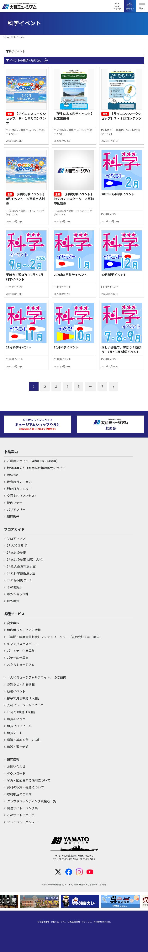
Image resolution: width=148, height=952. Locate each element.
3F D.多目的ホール (20, 580)
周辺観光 (13, 516)
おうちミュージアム (20, 664)
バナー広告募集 (18, 657)
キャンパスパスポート (22, 643)
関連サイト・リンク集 (22, 808)
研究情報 (13, 759)
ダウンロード (16, 773)
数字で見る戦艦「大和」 (24, 698)
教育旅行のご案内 (19, 481)
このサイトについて (21, 815)
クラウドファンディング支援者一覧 (31, 801)
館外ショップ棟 (18, 594)
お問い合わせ (16, 766)
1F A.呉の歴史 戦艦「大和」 (26, 559)
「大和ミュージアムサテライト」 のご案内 (36, 677)
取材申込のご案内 (19, 794)
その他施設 (14, 587)
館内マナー (14, 502)
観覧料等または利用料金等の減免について (36, 467)
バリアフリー (16, 509)
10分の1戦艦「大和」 (22, 712)
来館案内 (11, 451)
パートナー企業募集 (21, 650)
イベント (34, 130)
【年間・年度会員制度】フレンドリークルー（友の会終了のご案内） (55, 636)
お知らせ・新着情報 (21, 684)
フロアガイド (14, 529)
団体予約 (13, 474)
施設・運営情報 (18, 746)
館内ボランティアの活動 (24, 629)
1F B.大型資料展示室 (21, 566)
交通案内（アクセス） (22, 495)
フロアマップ (16, 538)
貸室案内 (13, 623)
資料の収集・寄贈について (25, 787)
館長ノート (14, 732)
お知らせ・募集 (17, 130)
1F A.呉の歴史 (16, 552)
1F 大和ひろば (17, 545)
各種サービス (14, 613)
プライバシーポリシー (22, 822)
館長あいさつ (16, 719)
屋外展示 (13, 601)
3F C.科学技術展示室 (21, 573)
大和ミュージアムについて (25, 705)
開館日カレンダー (19, 488)
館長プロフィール (19, 725)
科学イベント (111, 214)
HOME (7, 37)
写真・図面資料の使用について (28, 780)
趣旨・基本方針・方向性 (24, 739)
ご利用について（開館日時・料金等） (33, 461)
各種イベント (16, 691)
